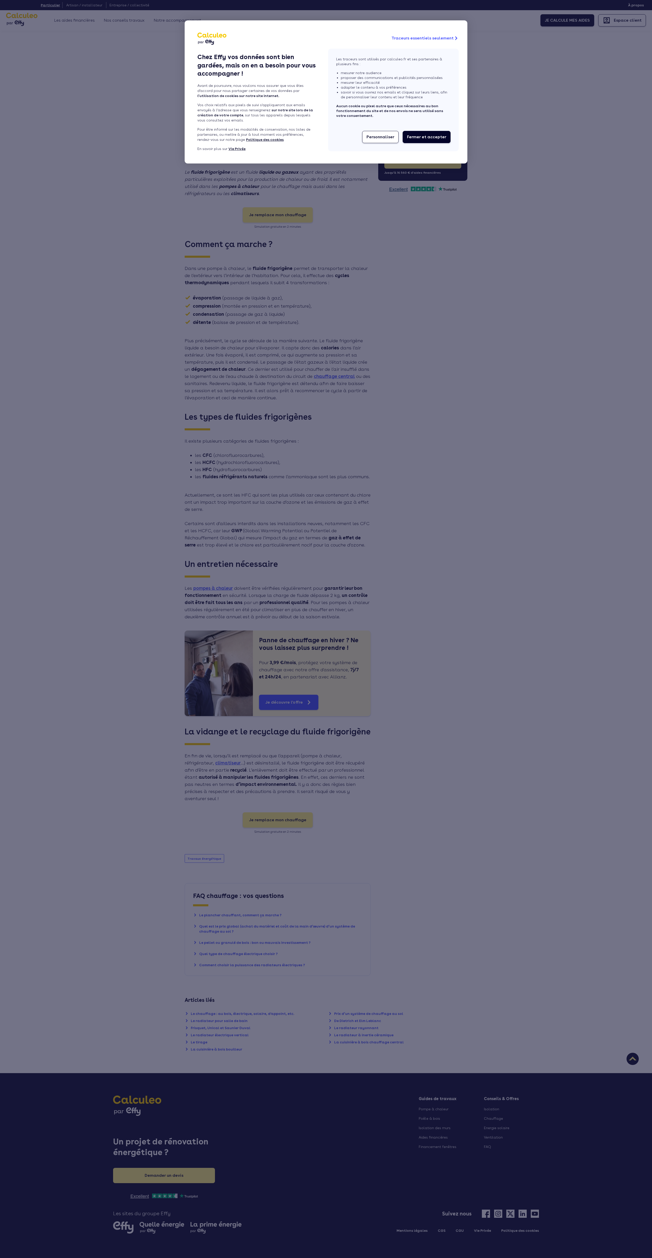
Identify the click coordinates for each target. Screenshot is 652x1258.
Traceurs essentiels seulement (422, 38)
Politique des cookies (265, 140)
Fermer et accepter (426, 136)
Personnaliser (380, 136)
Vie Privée (237, 149)
